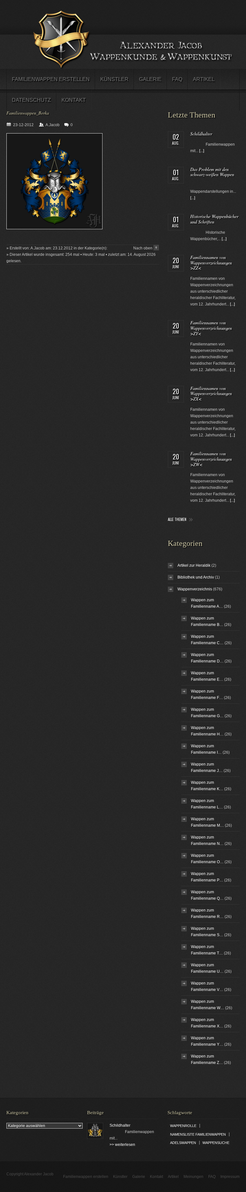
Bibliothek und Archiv (195, 577)
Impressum (230, 1176)
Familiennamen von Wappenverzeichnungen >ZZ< (211, 262)
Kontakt (74, 100)
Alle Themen (177, 519)
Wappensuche (215, 1143)
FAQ (177, 79)
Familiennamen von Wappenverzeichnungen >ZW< (211, 458)
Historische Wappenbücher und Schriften (214, 219)
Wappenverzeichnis (194, 589)
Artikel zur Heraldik (193, 565)
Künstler (114, 79)
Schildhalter (201, 134)
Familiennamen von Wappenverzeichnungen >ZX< (211, 393)
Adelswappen (183, 1143)
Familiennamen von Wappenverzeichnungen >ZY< (211, 328)
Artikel (204, 79)
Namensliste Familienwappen (198, 1134)
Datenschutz (31, 100)
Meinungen (193, 1176)
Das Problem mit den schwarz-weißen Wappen (212, 172)
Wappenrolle (183, 1126)
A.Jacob (52, 125)
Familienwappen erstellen (51, 79)
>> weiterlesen (122, 1144)
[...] (201, 151)
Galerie (150, 79)
